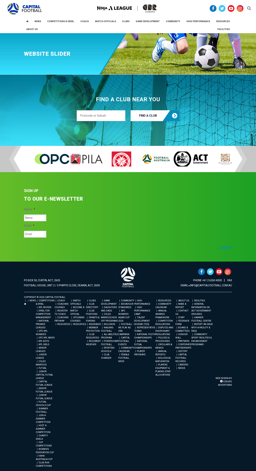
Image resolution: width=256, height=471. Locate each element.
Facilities (199, 300)
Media (181, 368)
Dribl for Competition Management (43, 314)
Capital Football (24, 9)
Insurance (95, 324)
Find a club (148, 115)
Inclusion (109, 324)
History (182, 351)
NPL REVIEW (45, 307)
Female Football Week (123, 358)
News (33, 300)
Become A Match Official (77, 310)
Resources (63, 324)
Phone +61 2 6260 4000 (207, 280)
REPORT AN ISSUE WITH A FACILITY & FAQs (202, 327)
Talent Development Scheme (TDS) (142, 321)
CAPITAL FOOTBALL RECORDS (181, 358)
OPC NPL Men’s (47, 337)
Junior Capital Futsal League (44, 375)
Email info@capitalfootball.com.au (206, 285)
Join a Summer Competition (43, 418)
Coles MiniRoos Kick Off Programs (109, 317)
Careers (183, 364)
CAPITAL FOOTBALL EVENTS (124, 341)
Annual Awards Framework (162, 314)
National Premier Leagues (42, 324)
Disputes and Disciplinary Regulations (164, 331)
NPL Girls (44, 344)
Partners (183, 341)
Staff (181, 317)
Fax (229, 280)
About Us (183, 300)
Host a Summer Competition (43, 429)
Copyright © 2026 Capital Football (44, 297)
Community (127, 300)
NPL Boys (44, 341)
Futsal (42, 368)
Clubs (92, 300)
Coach (61, 300)
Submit (225, 248)
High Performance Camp (142, 310)
